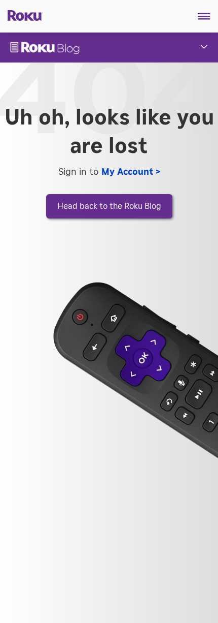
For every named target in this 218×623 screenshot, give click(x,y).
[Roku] (21, 15)
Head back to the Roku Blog (109, 206)
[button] (204, 16)
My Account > (130, 172)
